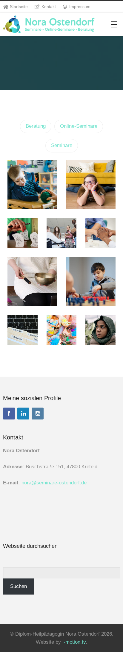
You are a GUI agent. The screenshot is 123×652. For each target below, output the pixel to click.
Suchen (18, 586)
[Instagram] (38, 413)
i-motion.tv (74, 642)
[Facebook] (9, 413)
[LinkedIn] (23, 413)
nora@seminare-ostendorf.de (54, 483)
